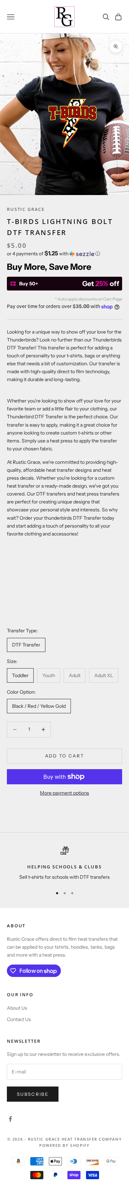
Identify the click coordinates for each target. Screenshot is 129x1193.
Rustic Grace (26, 209)
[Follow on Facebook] (10, 1118)
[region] (64, 863)
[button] (64, 253)
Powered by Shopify (64, 1145)
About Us (17, 1008)
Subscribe (33, 1094)
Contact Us (19, 1019)
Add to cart (64, 755)
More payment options (64, 793)
